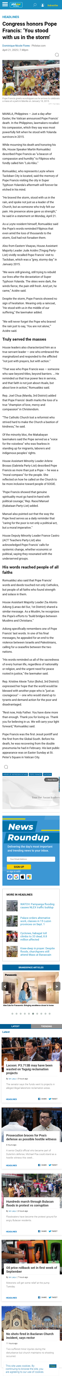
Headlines (10, 17)
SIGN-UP (19, 866)
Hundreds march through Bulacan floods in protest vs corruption (30, 1203)
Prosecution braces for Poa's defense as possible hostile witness (31, 1137)
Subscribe (53, 5)
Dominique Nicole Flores (16, 45)
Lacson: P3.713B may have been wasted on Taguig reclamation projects (29, 1069)
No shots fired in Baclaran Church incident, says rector (30, 1336)
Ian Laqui (12, 1079)
